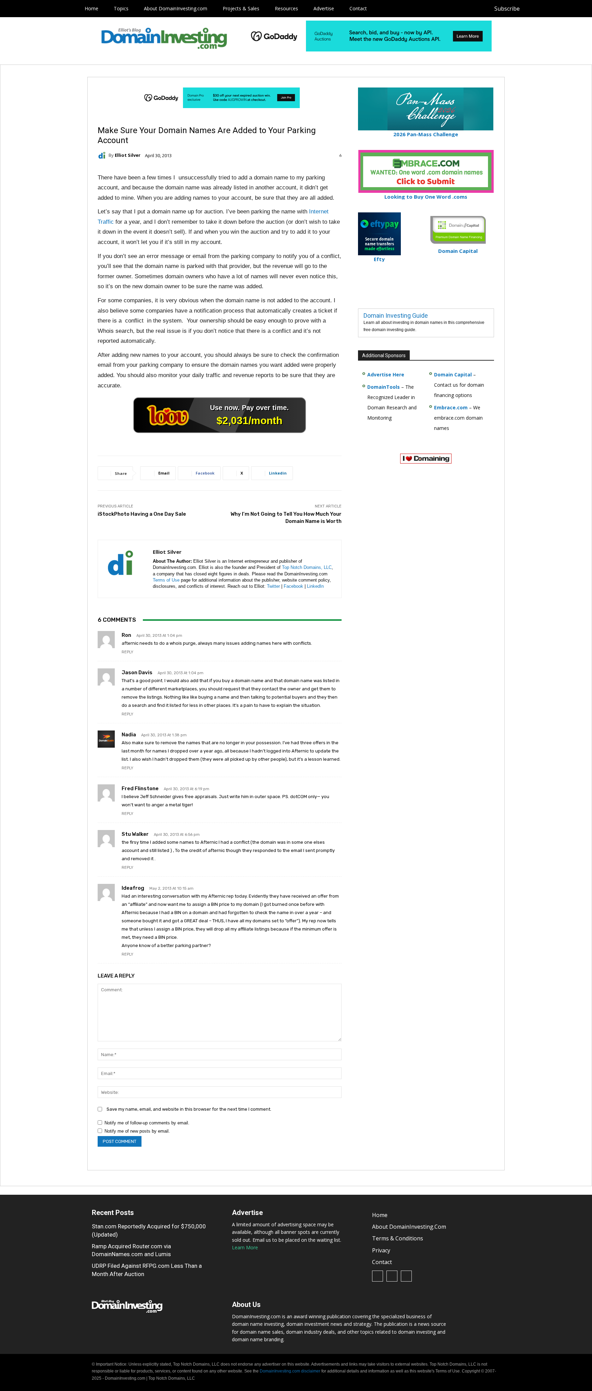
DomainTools (383, 387)
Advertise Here (385, 374)
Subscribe (507, 8)
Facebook (293, 586)
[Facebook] (532, 9)
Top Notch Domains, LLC (307, 567)
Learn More (245, 1247)
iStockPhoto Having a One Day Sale (142, 514)
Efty (379, 259)
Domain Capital (453, 374)
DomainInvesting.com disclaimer (290, 1371)
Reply (127, 652)
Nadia (129, 735)
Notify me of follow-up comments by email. (146, 1122)
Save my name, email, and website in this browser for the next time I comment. (189, 1109)
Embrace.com (451, 407)
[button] (575, 8)
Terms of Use (166, 580)
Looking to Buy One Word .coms (425, 196)
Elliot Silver (127, 155)
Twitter (273, 586)
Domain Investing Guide (395, 315)
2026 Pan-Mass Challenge (425, 134)
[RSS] (547, 9)
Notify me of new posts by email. (137, 1131)
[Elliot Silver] (103, 155)
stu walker (135, 834)
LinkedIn (315, 586)
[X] (563, 9)
